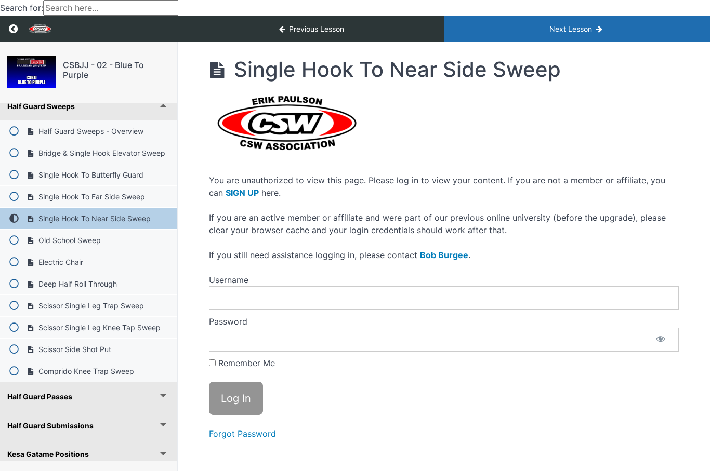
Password (228, 321)
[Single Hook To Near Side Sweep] (31, 72)
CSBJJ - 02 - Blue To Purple (103, 70)
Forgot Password (242, 433)
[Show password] (660, 340)
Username (228, 280)
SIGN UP (242, 192)
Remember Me (245, 363)
